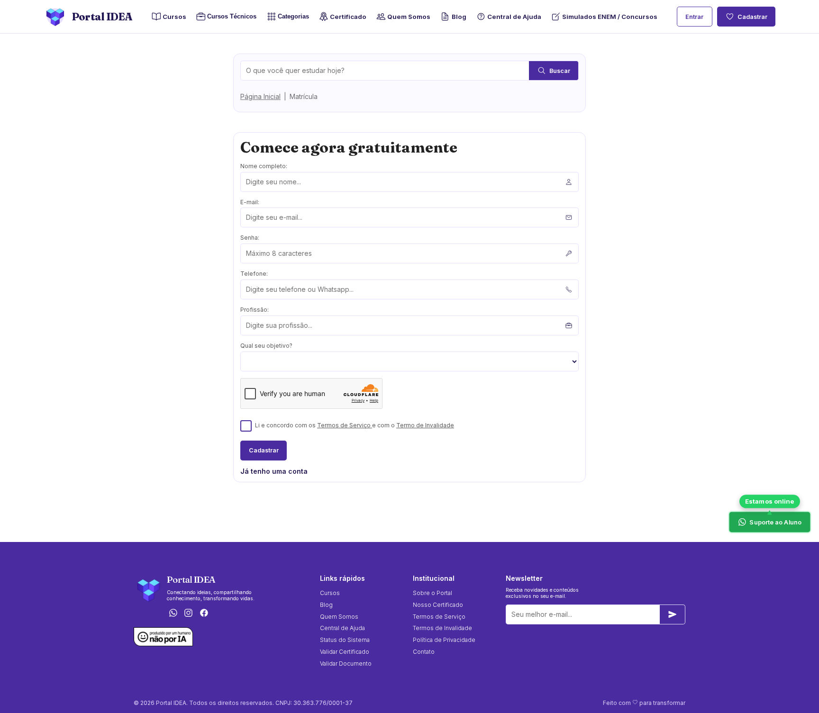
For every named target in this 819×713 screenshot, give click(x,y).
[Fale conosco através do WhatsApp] (173, 614)
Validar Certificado (344, 651)
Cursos (174, 16)
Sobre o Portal (432, 592)
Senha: (249, 237)
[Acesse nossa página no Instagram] (188, 614)
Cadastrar (752, 16)
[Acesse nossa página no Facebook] (204, 614)
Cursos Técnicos (229, 17)
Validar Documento (346, 663)
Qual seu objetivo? (266, 345)
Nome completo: (263, 166)
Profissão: (254, 309)
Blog (459, 16)
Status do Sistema (345, 639)
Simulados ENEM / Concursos (609, 16)
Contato (424, 651)
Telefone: (254, 273)
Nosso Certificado (438, 604)
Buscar (559, 70)
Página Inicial (260, 96)
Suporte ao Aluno (775, 522)
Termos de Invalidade (442, 628)
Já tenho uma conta (274, 471)
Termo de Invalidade (425, 425)
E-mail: (249, 202)
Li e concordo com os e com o (354, 425)
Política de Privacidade (444, 639)
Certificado (348, 16)
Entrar (694, 16)
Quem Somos (408, 16)
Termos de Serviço (344, 425)
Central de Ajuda (514, 16)
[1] (672, 614)
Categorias (293, 17)
